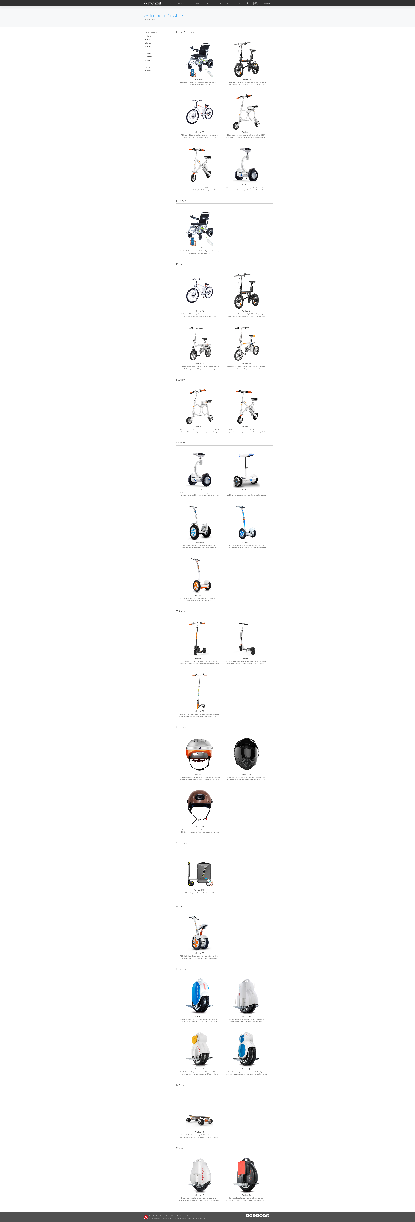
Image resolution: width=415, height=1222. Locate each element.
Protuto (196, 3)
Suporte (209, 3)
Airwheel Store (257, 1215)
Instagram (261, 1215)
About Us (179, 1216)
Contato (184, 1216)
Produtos (162, 1216)
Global (267, 1215)
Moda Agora (156, 1216)
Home (146, 19)
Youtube (254, 1215)
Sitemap (173, 1216)
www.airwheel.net (159, 1218)
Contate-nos (239, 3)
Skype (264, 1215)
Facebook (247, 1215)
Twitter (250, 1215)
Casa (169, 3)
